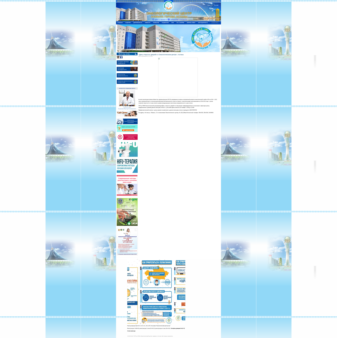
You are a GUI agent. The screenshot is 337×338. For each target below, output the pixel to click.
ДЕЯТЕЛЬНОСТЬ (137, 22)
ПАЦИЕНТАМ (165, 22)
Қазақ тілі (210, 5)
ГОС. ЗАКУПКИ (180, 22)
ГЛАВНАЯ (120, 22)
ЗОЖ (172, 22)
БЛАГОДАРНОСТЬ (203, 22)
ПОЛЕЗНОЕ (156, 22)
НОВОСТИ (147, 22)
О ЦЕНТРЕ (128, 22)
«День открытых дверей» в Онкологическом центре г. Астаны (161, 54)
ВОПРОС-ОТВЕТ (191, 22)
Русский (216, 5)
